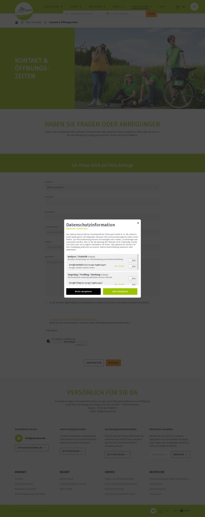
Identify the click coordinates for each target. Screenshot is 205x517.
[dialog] (102, 258)
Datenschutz (82, 229)
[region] (102, 269)
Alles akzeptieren (120, 291)
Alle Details (119, 266)
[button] (130, 260)
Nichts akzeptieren (83, 291)
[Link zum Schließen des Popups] (138, 223)
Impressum (70, 229)
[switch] (132, 260)
